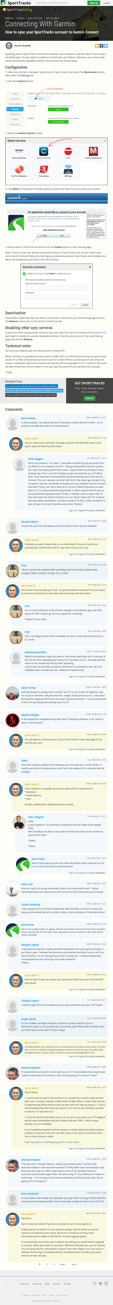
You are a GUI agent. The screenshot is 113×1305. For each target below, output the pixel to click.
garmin (20, 18)
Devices (56, 1283)
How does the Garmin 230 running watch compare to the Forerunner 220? (39, 390)
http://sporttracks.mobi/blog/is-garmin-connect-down (52, 1142)
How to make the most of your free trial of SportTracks (31, 395)
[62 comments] (97, 46)
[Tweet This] (106, 46)
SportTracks (19, 3)
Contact (51, 1295)
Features (24, 1283)
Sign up (94, 2)
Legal (58, 1295)
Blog (19, 9)
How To (9, 18)
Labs (44, 1295)
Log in (107, 2)
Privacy (65, 1295)
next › (63, 1264)
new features (35, 18)
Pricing (67, 1283)
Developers (35, 1295)
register (82, 510)
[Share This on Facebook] (101, 46)
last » (74, 1264)
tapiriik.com (100, 332)
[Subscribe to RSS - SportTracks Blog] (4, 9)
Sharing (25, 75)
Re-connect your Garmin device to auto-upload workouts (31, 386)
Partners (26, 1295)
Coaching (37, 1283)
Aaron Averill (22, 45)
